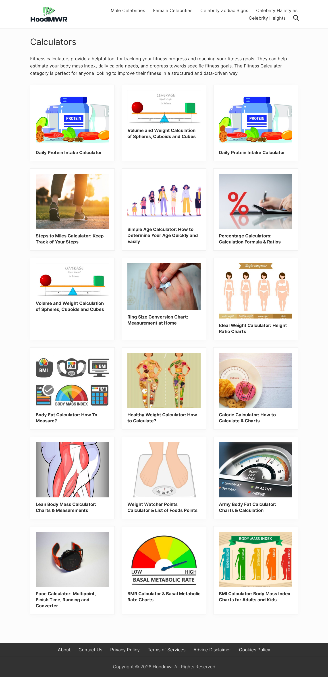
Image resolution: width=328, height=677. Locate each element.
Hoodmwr (163, 666)
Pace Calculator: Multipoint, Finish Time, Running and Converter (66, 599)
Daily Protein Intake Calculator (69, 152)
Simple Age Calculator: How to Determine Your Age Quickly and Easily (162, 235)
